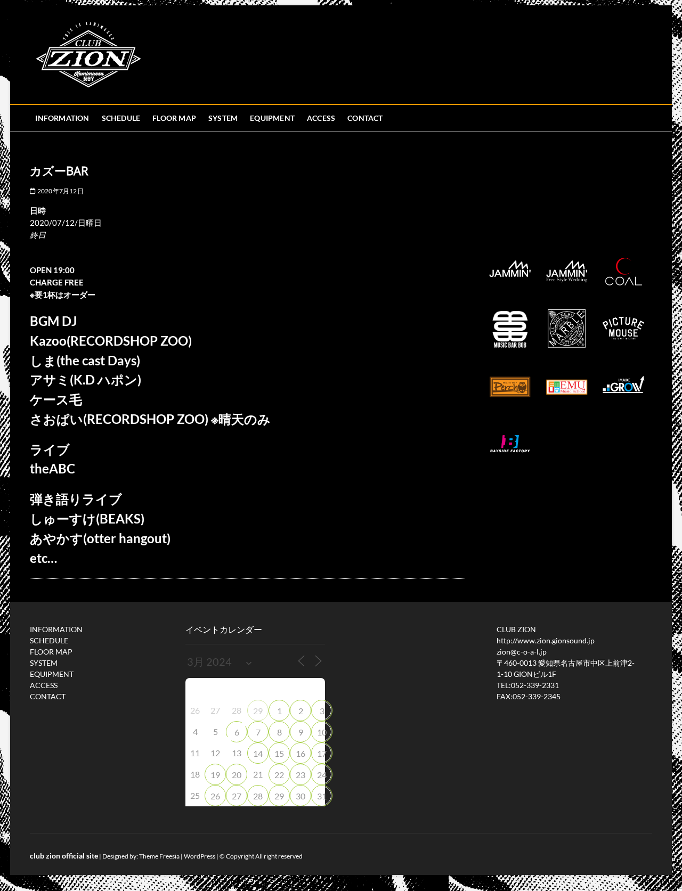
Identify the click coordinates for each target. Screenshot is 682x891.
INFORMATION (62, 117)
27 (236, 796)
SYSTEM (223, 117)
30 (300, 796)
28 (258, 796)
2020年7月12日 (59, 191)
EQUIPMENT (272, 117)
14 (258, 753)
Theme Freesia (159, 856)
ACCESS (321, 117)
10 (322, 732)
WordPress (199, 856)
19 (215, 775)
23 (300, 775)
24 (322, 775)
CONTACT (365, 117)
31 (322, 796)
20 (236, 775)
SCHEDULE (121, 117)
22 (279, 775)
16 (300, 753)
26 (215, 796)
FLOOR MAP (174, 117)
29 (258, 711)
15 (279, 753)
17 (322, 753)
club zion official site (64, 855)
